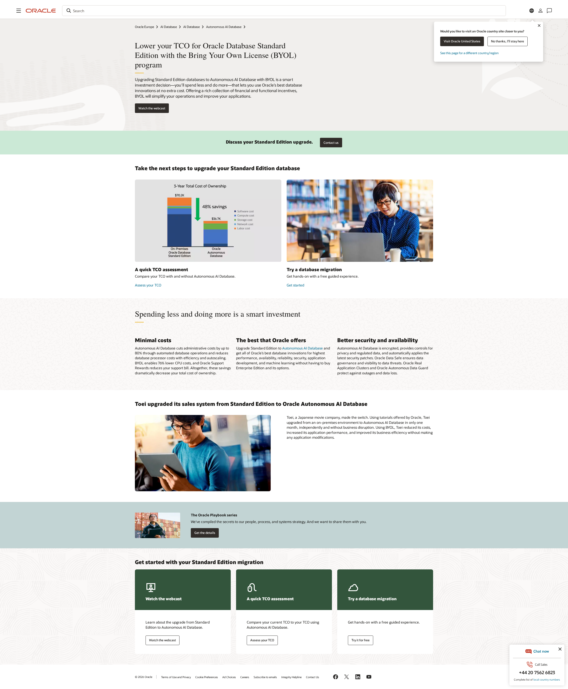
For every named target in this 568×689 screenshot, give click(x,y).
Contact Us (312, 677)
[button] (18, 10)
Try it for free (360, 640)
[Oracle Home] (41, 11)
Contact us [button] (331, 142)
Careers (244, 677)
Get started (295, 285)
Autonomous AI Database (223, 27)
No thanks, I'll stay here (507, 41)
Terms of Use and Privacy (176, 677)
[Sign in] (540, 10)
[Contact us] (549, 10)
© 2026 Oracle (143, 677)
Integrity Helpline (291, 677)
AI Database (168, 27)
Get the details (204, 533)
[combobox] (284, 10)
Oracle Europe (144, 27)
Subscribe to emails (265, 677)
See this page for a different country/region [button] (469, 53)
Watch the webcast (151, 108)
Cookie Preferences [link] (206, 677)
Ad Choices (229, 677)
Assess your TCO (148, 285)
